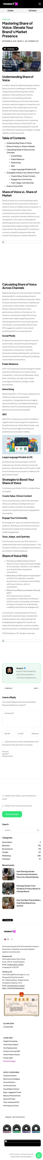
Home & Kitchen (9, 1082)
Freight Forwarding (10, 1041)
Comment (9, 713)
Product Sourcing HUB (11, 1051)
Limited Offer (8, 1027)
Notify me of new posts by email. (18, 806)
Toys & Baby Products (11, 1089)
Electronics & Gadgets (11, 1079)
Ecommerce (7, 849)
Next (35, 688)
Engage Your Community (21, 179)
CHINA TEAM (8, 1038)
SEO (13, 166)
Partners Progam (9, 1061)
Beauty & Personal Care (12, 1096)
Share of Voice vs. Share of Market (21, 146)
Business (6, 845)
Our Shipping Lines (10, 1048)
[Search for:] (21, 830)
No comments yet (32, 41)
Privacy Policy (15, 1156)
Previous (9, 688)
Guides (5, 852)
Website (35, 733)
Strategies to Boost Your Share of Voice (23, 172)
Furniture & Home (9, 1086)
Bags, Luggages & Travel (12, 1092)
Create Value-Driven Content (23, 176)
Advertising (16, 162)
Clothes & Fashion (10, 1076)
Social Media (16, 156)
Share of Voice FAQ (15, 186)
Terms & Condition (26, 1156)
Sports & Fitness (9, 1099)
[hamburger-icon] (40, 4)
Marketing (6, 19)
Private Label (8, 1058)
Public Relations (17, 159)
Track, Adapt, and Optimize (22, 183)
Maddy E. (20, 41)
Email (20, 733)
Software (6, 859)
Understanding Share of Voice (19, 143)
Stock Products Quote (11, 1055)
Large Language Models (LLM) (23, 169)
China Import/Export (11, 1045)
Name (7, 733)
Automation (7, 842)
